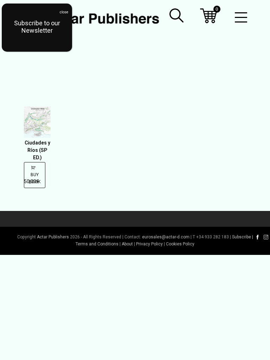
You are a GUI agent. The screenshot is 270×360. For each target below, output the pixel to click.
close (64, 12)
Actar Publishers (53, 236)
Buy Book (34, 178)
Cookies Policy (180, 244)
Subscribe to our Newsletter (37, 26)
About (127, 244)
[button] (176, 15)
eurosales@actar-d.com (165, 236)
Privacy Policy (149, 244)
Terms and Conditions (97, 244)
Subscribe (241, 236)
